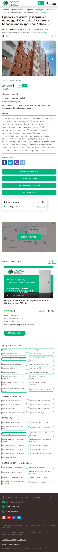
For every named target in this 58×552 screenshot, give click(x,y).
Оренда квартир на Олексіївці (39, 401)
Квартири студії (34, 350)
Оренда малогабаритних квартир (13, 413)
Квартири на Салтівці (36, 354)
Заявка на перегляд (29, 172)
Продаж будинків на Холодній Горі (12, 428)
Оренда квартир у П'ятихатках (39, 409)
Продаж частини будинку (11, 422)
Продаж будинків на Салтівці (39, 422)
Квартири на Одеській (10, 372)
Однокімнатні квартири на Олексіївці (11, 377)
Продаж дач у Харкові (10, 457)
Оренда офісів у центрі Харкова (13, 467)
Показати (41, 206)
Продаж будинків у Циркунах (12, 449)
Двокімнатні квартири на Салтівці (13, 359)
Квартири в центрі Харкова (38, 372)
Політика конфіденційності (14, 539)
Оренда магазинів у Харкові (12, 472)
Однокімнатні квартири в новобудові (37, 377)
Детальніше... (14, 333)
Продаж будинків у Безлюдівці (13, 453)
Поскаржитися (29, 192)
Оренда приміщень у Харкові (12, 477)
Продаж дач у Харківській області (41, 453)
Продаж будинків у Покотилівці (13, 445)
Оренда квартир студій (37, 413)
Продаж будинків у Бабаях (38, 445)
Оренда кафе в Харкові (37, 467)
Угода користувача (10, 544)
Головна (5, 10)
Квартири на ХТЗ (35, 368)
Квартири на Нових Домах (11, 364)
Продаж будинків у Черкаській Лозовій (40, 440)
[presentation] (5, 58)
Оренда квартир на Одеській (39, 405)
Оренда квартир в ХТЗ (10, 409)
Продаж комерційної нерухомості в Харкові (13, 483)
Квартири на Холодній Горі (38, 364)
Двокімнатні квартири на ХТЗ (39, 390)
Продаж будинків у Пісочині (12, 434)
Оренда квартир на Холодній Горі (14, 405)
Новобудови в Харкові (44, 10)
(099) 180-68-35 (12, 506)
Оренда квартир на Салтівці (12, 401)
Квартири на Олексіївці (10, 354)
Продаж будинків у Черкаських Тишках (13, 440)
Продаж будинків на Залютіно (39, 428)
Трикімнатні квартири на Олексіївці (37, 383)
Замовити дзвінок (29, 178)
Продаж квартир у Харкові (22, 10)
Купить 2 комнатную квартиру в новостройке (20, 12)
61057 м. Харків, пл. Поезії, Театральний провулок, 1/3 (29, 497)
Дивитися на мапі (39, 32)
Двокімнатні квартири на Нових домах (13, 390)
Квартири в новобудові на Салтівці (38, 359)
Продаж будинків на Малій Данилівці (38, 434)
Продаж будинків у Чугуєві (38, 449)
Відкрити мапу (29, 237)
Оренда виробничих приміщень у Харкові (40, 472)
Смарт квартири (7, 350)
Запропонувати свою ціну (29, 185)
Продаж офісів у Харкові (37, 482)
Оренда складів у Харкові (38, 477)
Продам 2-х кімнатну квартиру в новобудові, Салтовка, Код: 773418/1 (27, 301)
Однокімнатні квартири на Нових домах (13, 383)
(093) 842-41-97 (12, 511)
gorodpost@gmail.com (15, 502)
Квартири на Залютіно (9, 368)
